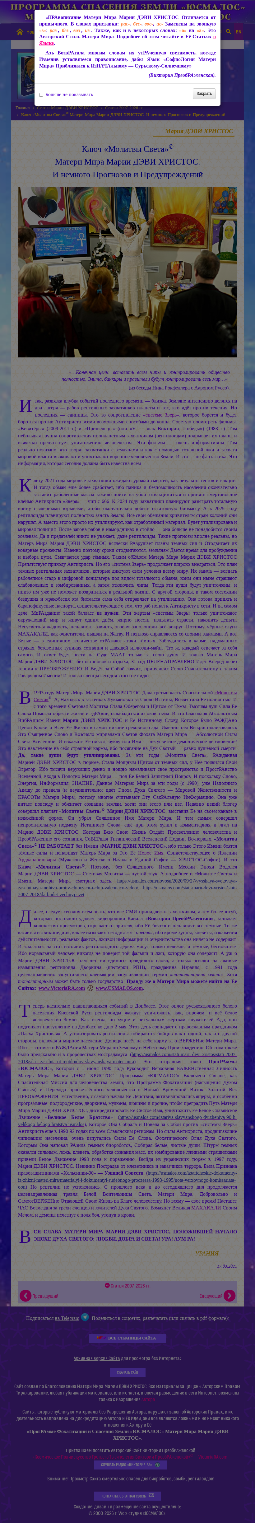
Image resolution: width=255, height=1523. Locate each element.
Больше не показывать (69, 94)
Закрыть (204, 93)
